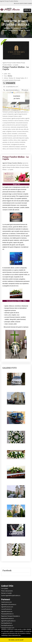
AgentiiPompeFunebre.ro (8, 620)
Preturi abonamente (7, 591)
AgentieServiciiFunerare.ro (8, 604)
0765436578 (10, 83)
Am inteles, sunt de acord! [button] (16, 639)
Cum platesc (4, 588)
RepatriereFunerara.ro (7, 618)
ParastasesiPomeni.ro (7, 613)
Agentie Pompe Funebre (11, 28)
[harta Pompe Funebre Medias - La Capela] (16, 101)
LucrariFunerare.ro (6, 609)
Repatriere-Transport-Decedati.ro (10, 616)
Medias (4, 30)
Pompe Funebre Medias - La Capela (15, 157)
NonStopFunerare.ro (7, 625)
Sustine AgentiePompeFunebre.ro (10, 595)
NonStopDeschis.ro (6, 623)
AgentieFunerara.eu (6, 611)
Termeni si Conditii (6, 593)
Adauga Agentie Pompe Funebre (23, 3)
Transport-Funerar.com (7, 627)
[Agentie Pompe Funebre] (11, 9)
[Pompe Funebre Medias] (16, 50)
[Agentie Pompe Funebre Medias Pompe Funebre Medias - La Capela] (16, 380)
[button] (27, 10)
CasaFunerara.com (6, 602)
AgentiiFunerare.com (7, 606)
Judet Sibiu (24, 28)
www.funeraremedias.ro (12, 90)
